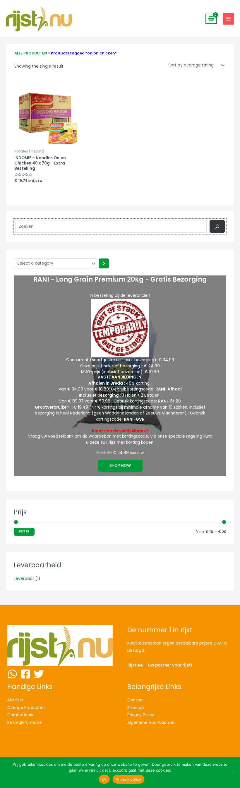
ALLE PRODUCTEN (30, 53)
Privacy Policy (140, 715)
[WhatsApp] (12, 674)
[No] (233, 772)
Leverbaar (24, 578)
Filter (24, 531)
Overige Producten (26, 707)
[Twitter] (39, 674)
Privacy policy (128, 779)
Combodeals (20, 715)
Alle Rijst (15, 700)
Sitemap (135, 707)
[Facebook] (25, 674)
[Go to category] (104, 263)
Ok (104, 779)
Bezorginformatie (24, 722)
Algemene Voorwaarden (151, 722)
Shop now (120, 465)
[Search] (217, 226)
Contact (135, 700)
